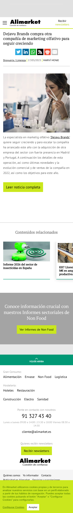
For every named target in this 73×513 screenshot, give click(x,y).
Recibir (62, 22)
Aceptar (33, 507)
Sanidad (42, 399)
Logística (61, 377)
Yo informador (31, 475)
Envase (30, 377)
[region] (36, 496)
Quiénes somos (11, 475)
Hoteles (8, 390)
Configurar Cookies (13, 507)
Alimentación (12, 377)
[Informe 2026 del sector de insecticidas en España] (26, 260)
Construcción (12, 399)
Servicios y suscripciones (46, 480)
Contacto (46, 475)
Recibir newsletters (36, 451)
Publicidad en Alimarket (16, 480)
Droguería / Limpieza (14, 60)
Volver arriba (36, 361)
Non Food (44, 377)
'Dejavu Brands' (60, 137)
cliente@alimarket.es (36, 432)
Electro (29, 399)
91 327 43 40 (36, 415)
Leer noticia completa (23, 187)
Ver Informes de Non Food (37, 329)
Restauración (26, 390)
